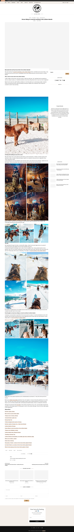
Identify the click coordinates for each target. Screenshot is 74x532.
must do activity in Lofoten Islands (18, 317)
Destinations (13, 2)
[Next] (6, 0)
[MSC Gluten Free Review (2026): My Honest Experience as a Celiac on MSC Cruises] (12, 474)
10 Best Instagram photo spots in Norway (13, 421)
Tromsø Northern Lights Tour (11, 417)
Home (5, 2)
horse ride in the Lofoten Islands (22, 69)
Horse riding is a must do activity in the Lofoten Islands (16, 428)
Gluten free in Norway (9, 440)
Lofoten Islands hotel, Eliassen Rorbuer (13, 432)
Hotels (18, 2)
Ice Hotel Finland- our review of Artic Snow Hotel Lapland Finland (18, 444)
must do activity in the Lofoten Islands (38, 250)
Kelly (34, 20)
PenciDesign (43, 530)
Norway (14, 450)
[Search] (68, 2)
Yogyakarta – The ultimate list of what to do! (14, 0)
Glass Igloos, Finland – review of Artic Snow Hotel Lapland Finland (18, 442)
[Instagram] (62, 2)
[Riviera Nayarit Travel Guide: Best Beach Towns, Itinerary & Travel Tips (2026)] (53, 165)
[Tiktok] (64, 2)
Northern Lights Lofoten (10, 411)
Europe (6, 450)
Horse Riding (10, 450)
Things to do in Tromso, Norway (11, 415)
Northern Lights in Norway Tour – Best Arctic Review (15, 424)
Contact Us (26, 2)
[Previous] (5, 0)
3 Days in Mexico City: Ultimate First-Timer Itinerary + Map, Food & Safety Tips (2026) (62, 174)
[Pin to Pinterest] (30, 453)
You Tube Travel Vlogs (37, 2)
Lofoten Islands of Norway (10, 426)
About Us (9, 2)
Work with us (31, 2)
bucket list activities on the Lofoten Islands (22, 71)
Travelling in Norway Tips (10, 434)
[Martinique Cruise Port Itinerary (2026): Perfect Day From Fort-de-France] (41, 474)
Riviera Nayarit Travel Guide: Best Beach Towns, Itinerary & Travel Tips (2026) (62, 164)
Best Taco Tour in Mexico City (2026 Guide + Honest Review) (62, 169)
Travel (22, 2)
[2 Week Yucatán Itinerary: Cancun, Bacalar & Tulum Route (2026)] (53, 180)
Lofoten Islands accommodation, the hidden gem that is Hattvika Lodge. (19, 436)
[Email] (67, 2)
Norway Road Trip (8, 419)
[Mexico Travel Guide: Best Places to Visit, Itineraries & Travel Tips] (53, 186)
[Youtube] (63, 2)
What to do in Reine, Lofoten (11, 438)
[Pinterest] (65, 2)
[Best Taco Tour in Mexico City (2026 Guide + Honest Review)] (53, 170)
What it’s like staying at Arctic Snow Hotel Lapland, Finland (17, 446)
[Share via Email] (31, 453)
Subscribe (37, 521)
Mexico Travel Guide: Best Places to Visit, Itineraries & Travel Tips (62, 185)
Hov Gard (18, 404)
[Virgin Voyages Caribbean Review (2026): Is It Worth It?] (27, 474)
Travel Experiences (19, 450)
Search (51, 72)
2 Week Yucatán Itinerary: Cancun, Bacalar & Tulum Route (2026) (62, 180)
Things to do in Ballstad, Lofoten (11, 430)
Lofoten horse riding (13, 399)
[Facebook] (66, 2)
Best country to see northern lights (12, 413)
